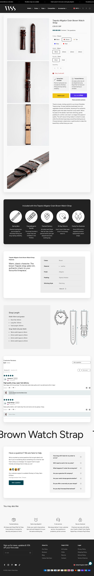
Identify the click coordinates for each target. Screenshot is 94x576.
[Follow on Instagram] (8, 565)
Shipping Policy (82, 552)
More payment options (78, 100)
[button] (57, 30)
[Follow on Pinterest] (12, 565)
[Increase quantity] (61, 68)
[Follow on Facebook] (5, 565)
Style (43, 8)
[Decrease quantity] (55, 68)
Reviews (44, 552)
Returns (63, 555)
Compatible (51, 8)
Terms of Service (83, 558)
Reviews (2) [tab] (7, 370)
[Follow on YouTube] (16, 565)
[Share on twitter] (89, 388)
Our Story (45, 549)
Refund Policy (82, 555)
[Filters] (79, 370)
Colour (36, 8)
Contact (63, 558)
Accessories (61, 8)
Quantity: (55, 64)
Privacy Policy (82, 549)
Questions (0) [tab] (14, 370)
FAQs (63, 552)
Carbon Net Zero (47, 558)
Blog (43, 555)
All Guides (64, 549)
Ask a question (77, 362)
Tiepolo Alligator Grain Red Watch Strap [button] (18, 392)
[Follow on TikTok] (19, 565)
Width (29, 8)
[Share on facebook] (87, 388)
